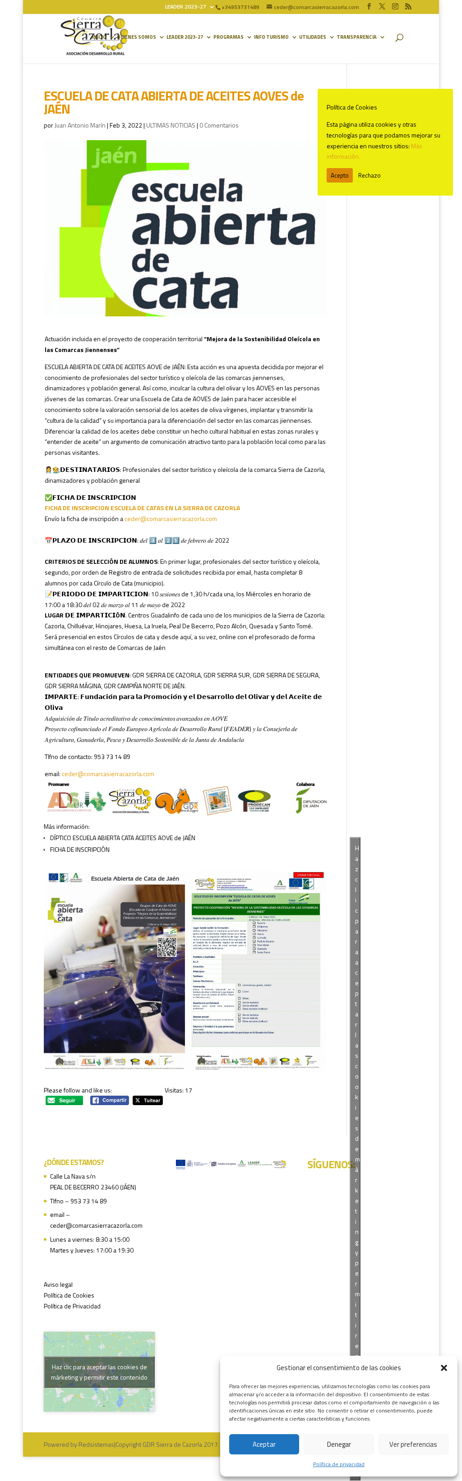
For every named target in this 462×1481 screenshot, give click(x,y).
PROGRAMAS (228, 37)
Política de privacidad (339, 1464)
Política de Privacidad (72, 1306)
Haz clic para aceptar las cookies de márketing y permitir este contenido (99, 1372)
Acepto (340, 175)
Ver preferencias (413, 1444)
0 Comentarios (219, 125)
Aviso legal (58, 1284)
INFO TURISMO (271, 37)
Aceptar (264, 1444)
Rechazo (369, 175)
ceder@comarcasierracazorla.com (171, 518)
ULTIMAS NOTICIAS (170, 125)
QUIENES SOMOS (136, 37)
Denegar (339, 1444)
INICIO (99, 37)
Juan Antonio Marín (80, 125)
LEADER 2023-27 (185, 7)
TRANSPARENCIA (357, 37)
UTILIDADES (312, 37)
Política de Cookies (69, 1295)
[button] (443, 1367)
